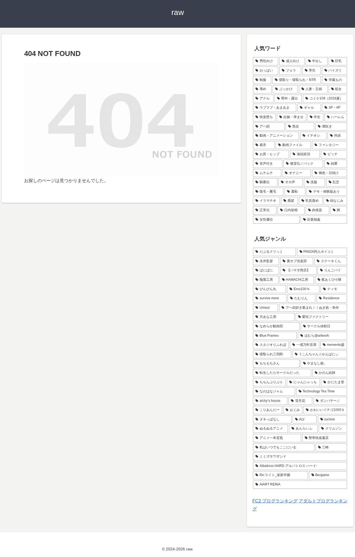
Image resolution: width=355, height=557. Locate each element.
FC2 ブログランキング (275, 501)
